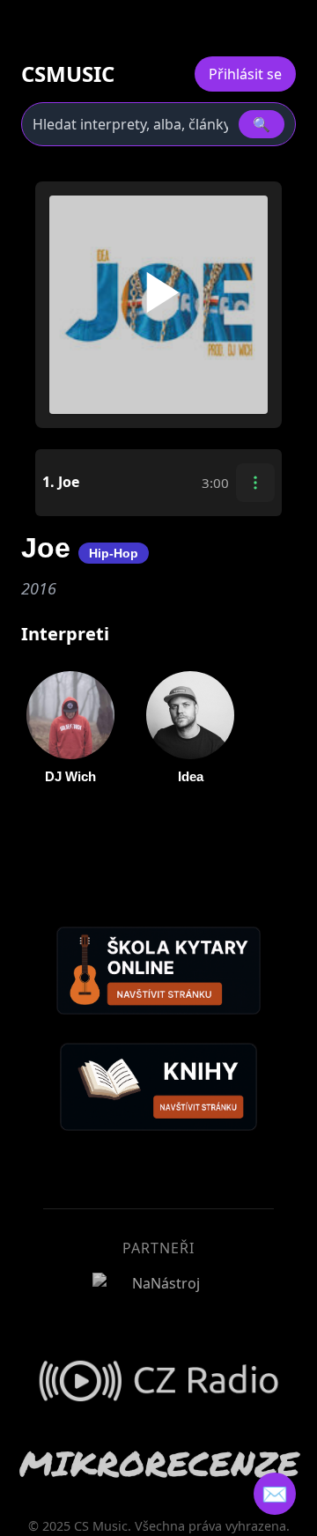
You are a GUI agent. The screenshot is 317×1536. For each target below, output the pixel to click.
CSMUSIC (67, 74)
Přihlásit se (245, 74)
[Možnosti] (255, 482)
